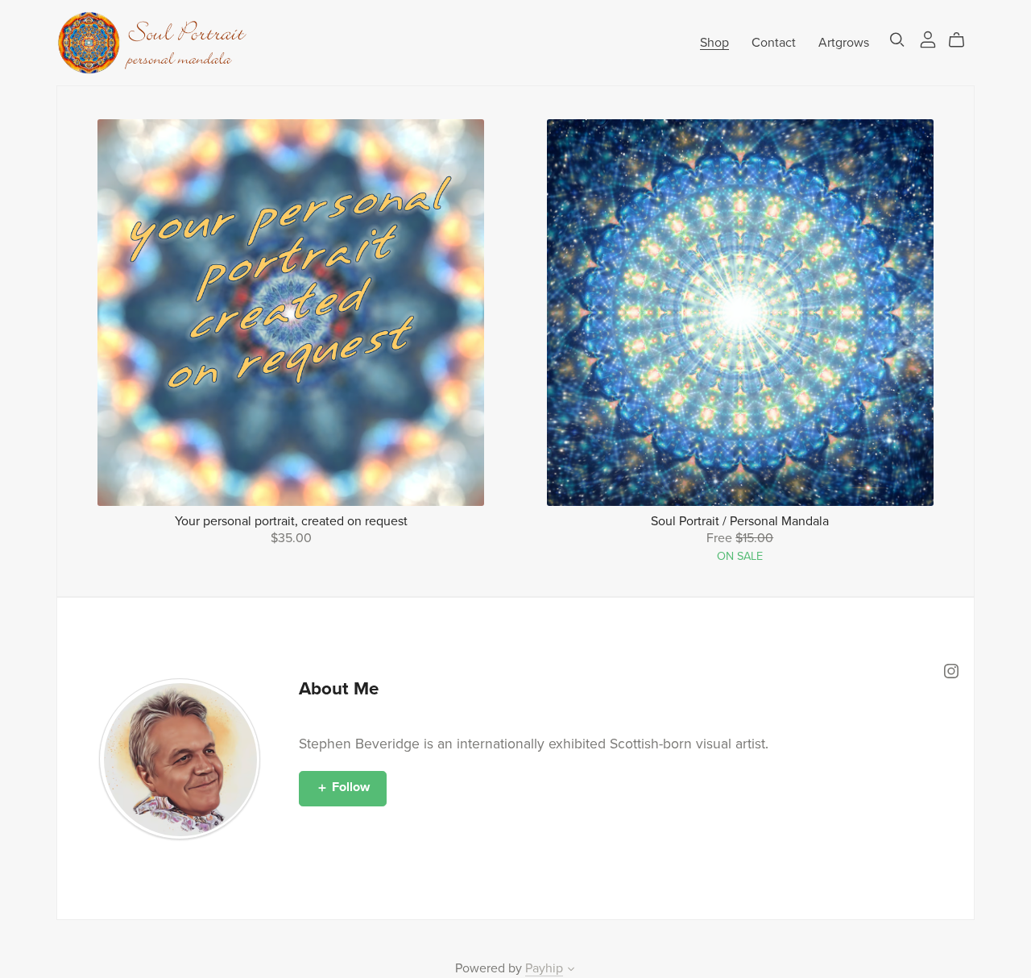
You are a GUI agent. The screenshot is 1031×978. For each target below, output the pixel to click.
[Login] (928, 39)
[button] (571, 970)
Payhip (544, 968)
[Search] (897, 40)
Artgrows (843, 42)
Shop (714, 42)
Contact (774, 42)
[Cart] (962, 40)
